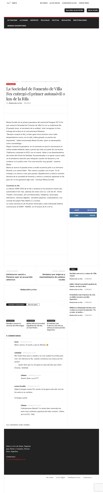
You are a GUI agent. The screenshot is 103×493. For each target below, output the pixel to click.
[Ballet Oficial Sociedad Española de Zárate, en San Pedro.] (36, 315)
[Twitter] (14, 109)
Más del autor (33, 304)
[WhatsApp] (26, 109)
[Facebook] (93, 3)
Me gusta (91, 210)
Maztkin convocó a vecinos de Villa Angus (15, 324)
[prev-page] (60, 304)
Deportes (34, 20)
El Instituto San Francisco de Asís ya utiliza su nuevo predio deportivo (56, 326)
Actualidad (12, 20)
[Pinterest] (20, 109)
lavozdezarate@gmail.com (15, 459)
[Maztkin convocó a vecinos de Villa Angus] (15, 315)
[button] (95, 23)
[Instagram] (97, 3)
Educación (66, 20)
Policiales (45, 20)
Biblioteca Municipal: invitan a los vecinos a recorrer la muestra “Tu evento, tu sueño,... (83, 309)
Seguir (92, 215)
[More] (32, 109)
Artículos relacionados (16, 304)
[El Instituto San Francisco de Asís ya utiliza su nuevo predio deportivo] (56, 315)
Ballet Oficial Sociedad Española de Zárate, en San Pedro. (36, 325)
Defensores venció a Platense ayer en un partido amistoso (19, 277)
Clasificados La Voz (69, 3)
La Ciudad (24, 20)
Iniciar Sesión (93, 10)
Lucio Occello (20, 386)
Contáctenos (84, 3)
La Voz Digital (54, 3)
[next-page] (64, 304)
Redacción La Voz (15, 103)
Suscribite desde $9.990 (74, 10)
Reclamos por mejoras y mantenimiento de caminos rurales (52, 277)
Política (55, 20)
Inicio (7, 81)
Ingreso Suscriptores (16, 26)
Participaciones (80, 20)
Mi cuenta (43, 3)
